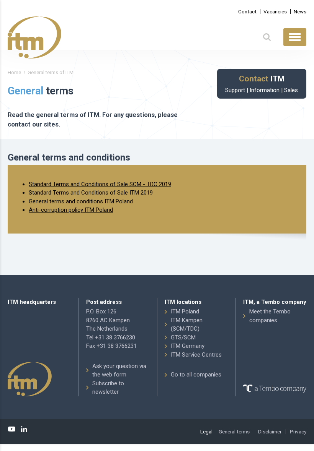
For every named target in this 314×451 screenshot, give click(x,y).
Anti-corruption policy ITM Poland (71, 209)
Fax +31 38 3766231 (111, 345)
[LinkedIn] (24, 429)
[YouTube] (12, 429)
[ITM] (34, 37)
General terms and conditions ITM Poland (81, 201)
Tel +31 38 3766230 (110, 337)
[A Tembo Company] (274, 388)
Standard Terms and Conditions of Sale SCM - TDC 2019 (100, 184)
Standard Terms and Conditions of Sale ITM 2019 (91, 192)
